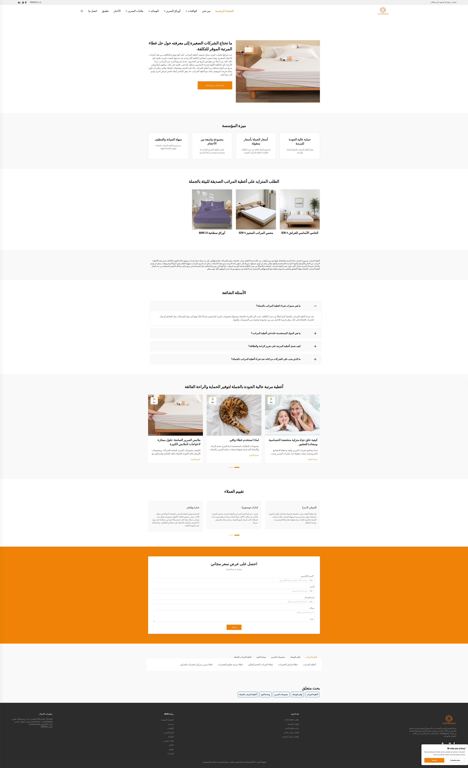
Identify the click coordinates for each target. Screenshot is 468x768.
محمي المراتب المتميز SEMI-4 (256, 232)
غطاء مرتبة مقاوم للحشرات (230, 665)
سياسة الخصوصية (210, 762)
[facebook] (25, 2)
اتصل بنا (92, 11)
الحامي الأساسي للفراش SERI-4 (299, 232)
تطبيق (105, 11)
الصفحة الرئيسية (224, 11)
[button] (236, 467)
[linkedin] (19, 2)
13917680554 (33, 2)
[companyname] (383, 11)
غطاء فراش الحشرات (288, 665)
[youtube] (23, 2)
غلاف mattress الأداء (292, 720)
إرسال (234, 627)
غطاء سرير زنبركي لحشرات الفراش (196, 665)
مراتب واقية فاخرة (292, 728)
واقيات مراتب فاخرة (291, 733)
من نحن (206, 11)
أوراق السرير (173, 11)
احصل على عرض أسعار (215, 85)
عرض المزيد (312, 459)
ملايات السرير (135, 11)
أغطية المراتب (309, 665)
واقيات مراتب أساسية (290, 737)
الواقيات (192, 11)
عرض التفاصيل (300, 209)
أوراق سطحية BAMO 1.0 (212, 232)
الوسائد (154, 11)
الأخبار (117, 11)
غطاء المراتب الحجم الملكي (260, 665)
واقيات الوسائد (293, 724)
